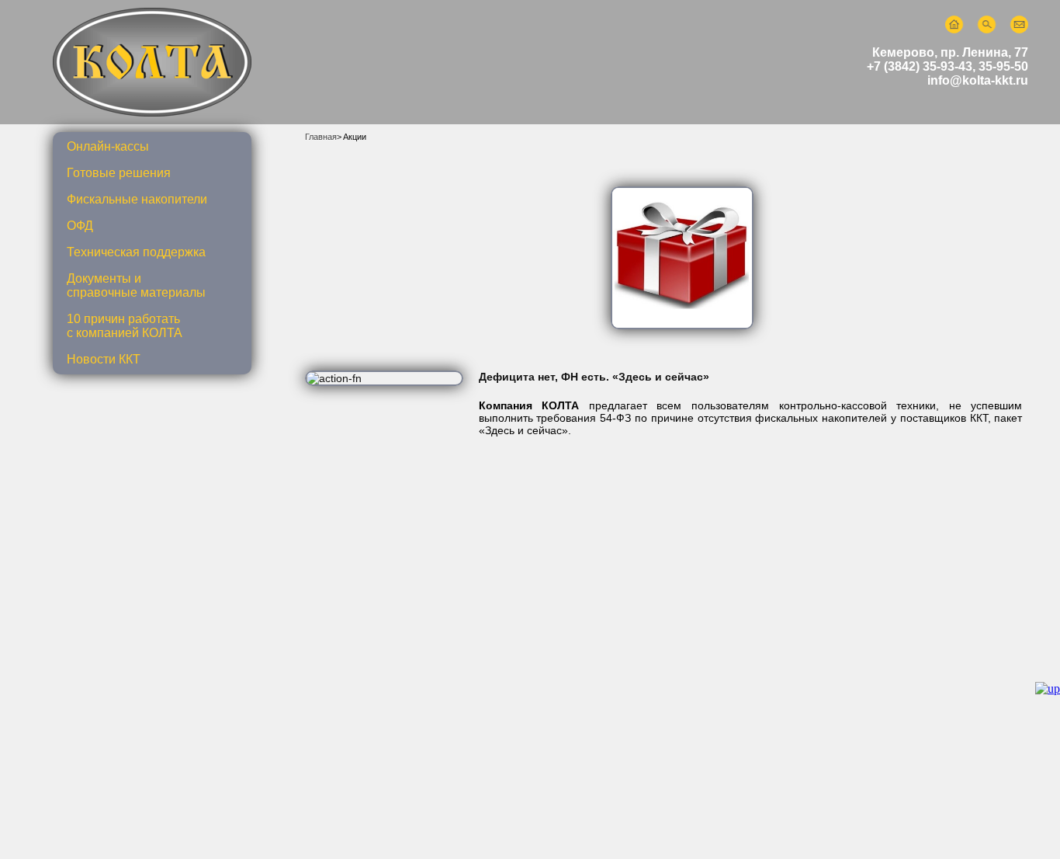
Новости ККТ (103, 359)
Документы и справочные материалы (136, 285)
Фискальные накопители (137, 199)
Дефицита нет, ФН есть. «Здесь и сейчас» (594, 376)
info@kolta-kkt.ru (977, 80)
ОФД (80, 225)
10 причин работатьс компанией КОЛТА (124, 325)
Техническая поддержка (136, 252)
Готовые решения (119, 172)
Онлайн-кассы (108, 146)
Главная (321, 136)
